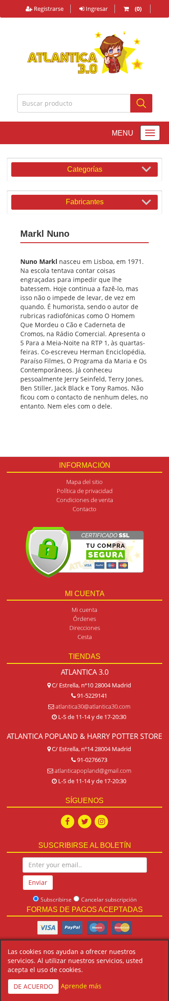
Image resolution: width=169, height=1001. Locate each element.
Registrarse (48, 9)
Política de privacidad (85, 491)
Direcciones (84, 628)
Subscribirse (56, 899)
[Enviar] (141, 103)
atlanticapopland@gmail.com (93, 770)
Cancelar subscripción (109, 899)
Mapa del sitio (84, 482)
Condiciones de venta (84, 500)
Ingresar (96, 9)
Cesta (85, 637)
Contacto (84, 509)
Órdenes (84, 619)
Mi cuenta (84, 610)
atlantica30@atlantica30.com (92, 706)
